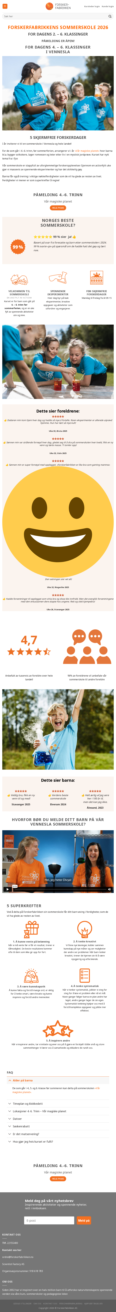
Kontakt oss (50, 1303)
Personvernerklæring (70, 1303)
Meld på (84, 1220)
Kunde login (108, 6)
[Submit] (110, 16)
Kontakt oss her (11, 1250)
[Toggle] (10, 1080)
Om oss (37, 1303)
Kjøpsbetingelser (93, 1303)
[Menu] (5, 6)
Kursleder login (92, 6)
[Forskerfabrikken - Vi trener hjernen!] (58, 6)
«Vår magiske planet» (87, 150)
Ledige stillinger (22, 1303)
